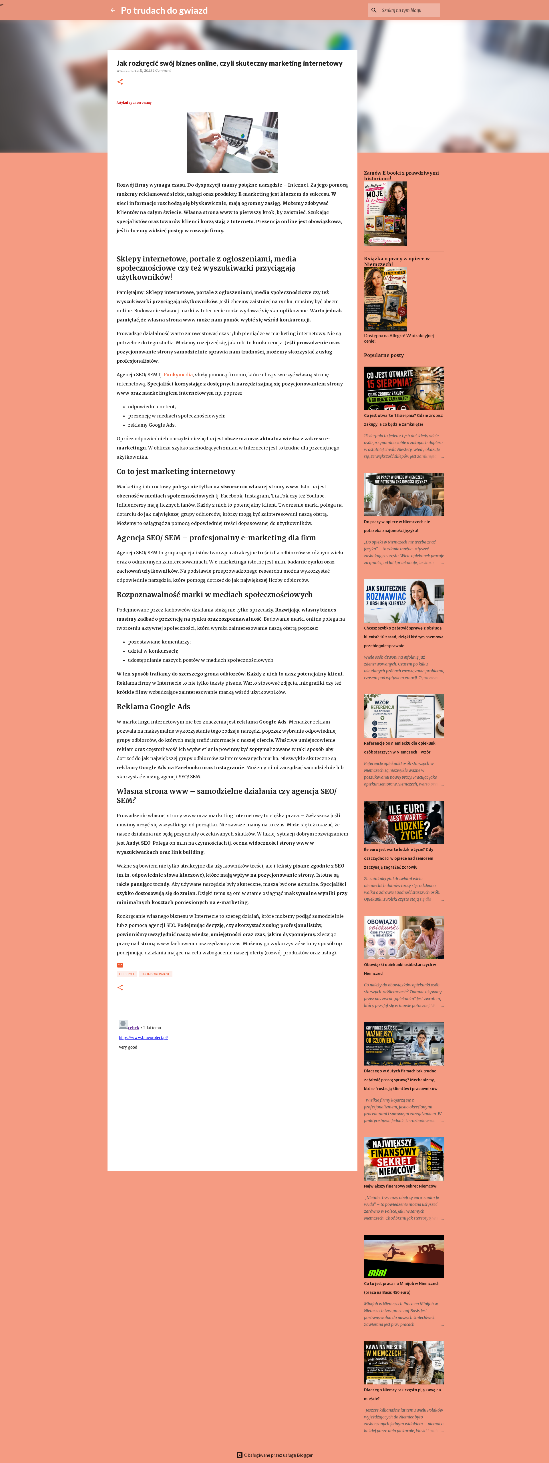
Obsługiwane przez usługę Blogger (278, 1455)
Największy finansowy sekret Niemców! (400, 1186)
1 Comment (162, 70)
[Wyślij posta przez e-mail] (120, 967)
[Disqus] (232, 1089)
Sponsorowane (156, 974)
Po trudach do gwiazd (164, 10)
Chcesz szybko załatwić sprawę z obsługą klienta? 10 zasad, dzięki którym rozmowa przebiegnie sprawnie (403, 637)
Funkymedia (178, 374)
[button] (120, 82)
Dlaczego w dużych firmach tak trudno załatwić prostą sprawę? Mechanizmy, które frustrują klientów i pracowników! (401, 1080)
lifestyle (127, 974)
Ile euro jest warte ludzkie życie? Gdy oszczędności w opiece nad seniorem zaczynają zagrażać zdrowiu (398, 858)
